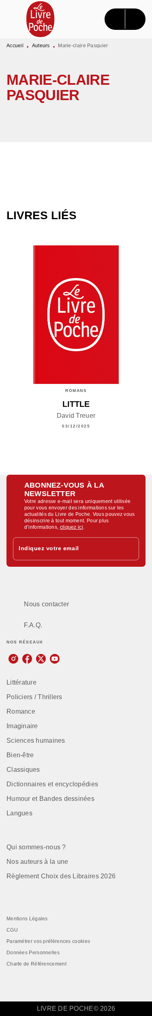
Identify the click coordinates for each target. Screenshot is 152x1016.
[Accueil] (40, 19)
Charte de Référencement (36, 964)
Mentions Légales (27, 919)
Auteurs (41, 45)
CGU (12, 930)
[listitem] (13, 659)
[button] (133, 118)
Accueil (15, 45)
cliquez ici (71, 527)
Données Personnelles (33, 952)
